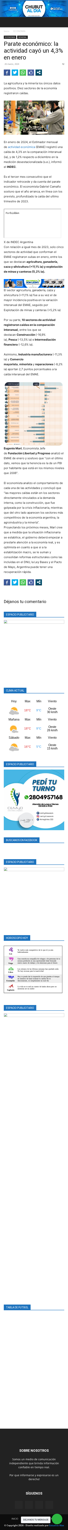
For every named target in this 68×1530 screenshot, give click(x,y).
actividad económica (21, 147)
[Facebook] (18, 1505)
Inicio (6, 31)
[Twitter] (39, 1505)
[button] (6, 22)
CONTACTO (51, 1518)
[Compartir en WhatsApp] (23, 72)
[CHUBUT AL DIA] (34, 9)
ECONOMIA (19, 31)
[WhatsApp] (49, 1505)
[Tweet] (15, 72)
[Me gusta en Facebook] (31, 72)
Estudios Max (56, 1525)
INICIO (15, 1518)
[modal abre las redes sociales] (39, 72)
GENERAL (22, 37)
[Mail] (29, 1505)
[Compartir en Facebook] (7, 72)
